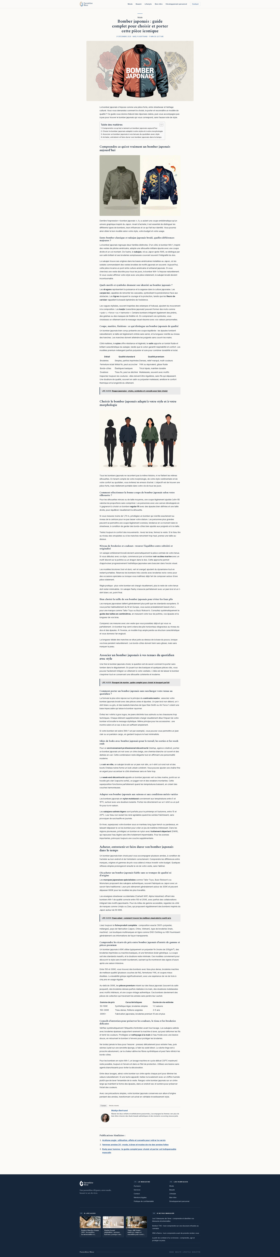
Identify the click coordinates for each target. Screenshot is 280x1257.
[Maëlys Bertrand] (105, 1118)
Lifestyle (148, 4)
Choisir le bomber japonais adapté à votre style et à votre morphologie (133, 131)
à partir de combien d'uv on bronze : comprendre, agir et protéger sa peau (173, 1239)
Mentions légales (140, 1197)
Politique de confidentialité (144, 1201)
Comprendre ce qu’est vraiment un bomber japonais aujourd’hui (129, 128)
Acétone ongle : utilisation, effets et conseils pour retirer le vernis (133, 1140)
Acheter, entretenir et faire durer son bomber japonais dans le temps (132, 137)
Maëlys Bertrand (119, 1110)
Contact (195, 4)
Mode (130, 4)
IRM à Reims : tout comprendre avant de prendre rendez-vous (175, 1233)
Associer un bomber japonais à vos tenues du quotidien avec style (131, 134)
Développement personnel (179, 1201)
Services (137, 1190)
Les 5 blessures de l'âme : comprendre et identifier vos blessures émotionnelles (173, 1219)
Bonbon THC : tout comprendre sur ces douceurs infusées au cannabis (175, 1227)
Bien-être (158, 4)
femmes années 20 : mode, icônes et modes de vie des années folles (135, 1144)
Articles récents (114, 1105)
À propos (103, 1105)
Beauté (138, 4)
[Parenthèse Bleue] (86, 4)
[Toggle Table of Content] (160, 125)
